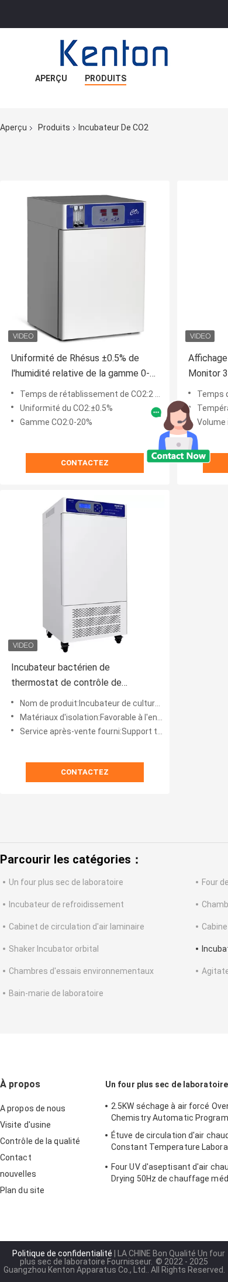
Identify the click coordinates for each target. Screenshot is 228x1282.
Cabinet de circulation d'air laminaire (76, 926)
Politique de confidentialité (62, 1253)
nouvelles (18, 1174)
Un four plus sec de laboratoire (66, 882)
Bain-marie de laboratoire (56, 993)
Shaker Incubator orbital (54, 948)
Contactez (85, 462)
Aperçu (51, 78)
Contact (16, 1157)
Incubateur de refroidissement (66, 904)
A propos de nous (33, 1108)
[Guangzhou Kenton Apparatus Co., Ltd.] (114, 51)
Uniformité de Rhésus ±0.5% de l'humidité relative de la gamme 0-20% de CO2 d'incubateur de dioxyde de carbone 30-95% (80, 367)
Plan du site (22, 1190)
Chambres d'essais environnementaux (81, 971)
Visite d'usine (25, 1124)
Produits (105, 78)
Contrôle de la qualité (40, 1141)
